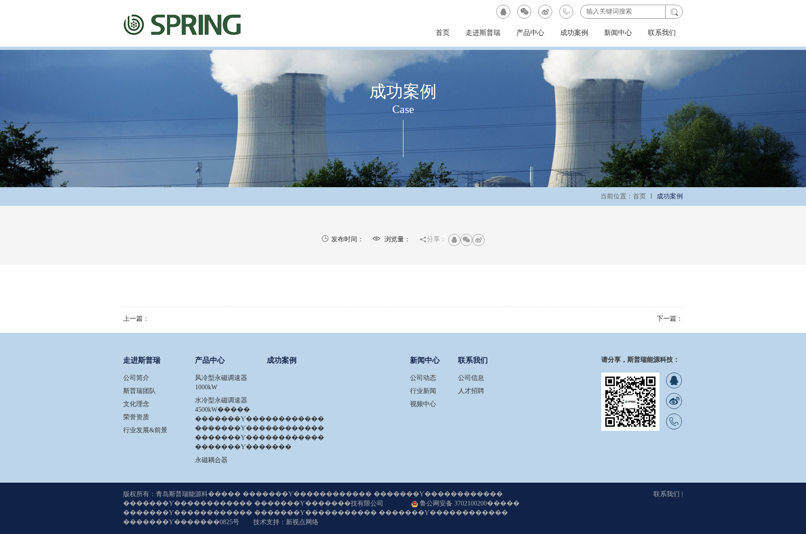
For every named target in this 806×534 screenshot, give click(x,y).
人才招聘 (471, 390)
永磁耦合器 (211, 460)
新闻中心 (618, 32)
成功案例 (574, 32)
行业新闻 (423, 390)
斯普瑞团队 (139, 390)
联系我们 (662, 32)
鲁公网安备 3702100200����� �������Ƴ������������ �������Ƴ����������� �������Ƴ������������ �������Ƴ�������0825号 (321, 513)
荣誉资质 (136, 417)
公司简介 (136, 377)
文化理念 (136, 404)
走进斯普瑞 (483, 32)
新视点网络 (302, 522)
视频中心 (423, 404)
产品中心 (530, 32)
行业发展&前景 (145, 430)
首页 (443, 32)
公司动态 (423, 377)
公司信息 (471, 377)
